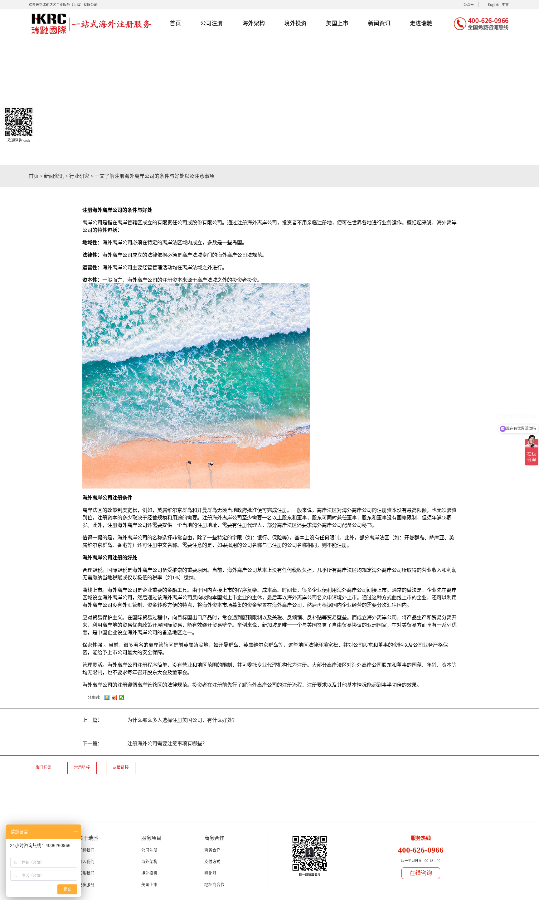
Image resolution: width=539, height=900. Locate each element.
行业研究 (79, 176)
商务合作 (212, 850)
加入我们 (86, 861)
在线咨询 (421, 873)
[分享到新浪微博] (114, 697)
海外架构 (149, 861)
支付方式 (212, 861)
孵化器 (210, 873)
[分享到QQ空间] (107, 697)
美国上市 (149, 885)
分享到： (95, 697)
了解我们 (86, 850)
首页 (175, 23)
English (493, 5)
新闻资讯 (54, 176)
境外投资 (149, 873)
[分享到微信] (121, 697)
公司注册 (149, 850)
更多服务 (86, 885)
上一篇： (159, 720)
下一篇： (144, 743)
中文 (505, 5)
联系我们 (86, 873)
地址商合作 (214, 885)
